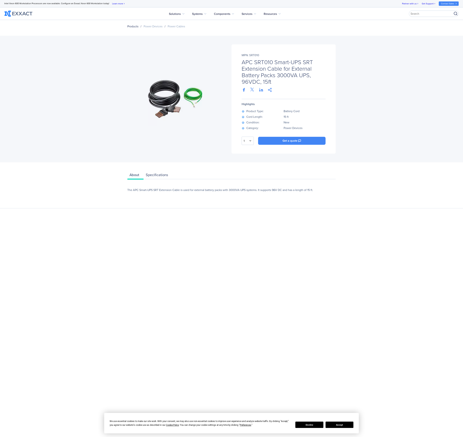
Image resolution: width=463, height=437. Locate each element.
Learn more (118, 3)
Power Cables (176, 26)
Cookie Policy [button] (172, 425)
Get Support (429, 3)
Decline (309, 424)
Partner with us (410, 3)
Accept (339, 424)
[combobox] (248, 141)
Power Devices (153, 26)
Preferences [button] (245, 425)
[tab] (135, 175)
